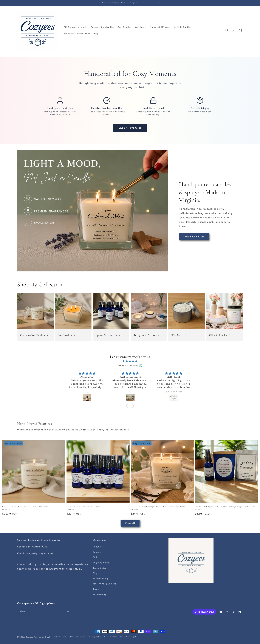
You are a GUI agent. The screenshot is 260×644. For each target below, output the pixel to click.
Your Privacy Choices (104, 583)
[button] (227, 30)
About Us (98, 546)
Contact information (113, 637)
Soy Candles (65, 335)
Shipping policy (94, 637)
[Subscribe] (68, 611)
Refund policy (132, 637)
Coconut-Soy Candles (32, 335)
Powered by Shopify (42, 637)
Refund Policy (100, 578)
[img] (130, 361)
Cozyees (29, 637)
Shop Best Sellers (193, 236)
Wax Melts (177, 335)
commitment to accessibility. (64, 568)
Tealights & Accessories (147, 335)
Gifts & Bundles (218, 335)
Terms (96, 589)
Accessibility (100, 594)
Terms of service (77, 637)
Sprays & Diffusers (106, 335)
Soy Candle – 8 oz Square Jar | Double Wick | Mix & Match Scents (158, 506)
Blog (95, 573)
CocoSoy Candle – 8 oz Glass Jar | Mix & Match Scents (25, 506)
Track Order (99, 568)
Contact (97, 552)
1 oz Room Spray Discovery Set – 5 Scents (84, 506)
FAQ (95, 557)
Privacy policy (60, 637)
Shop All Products (130, 127)
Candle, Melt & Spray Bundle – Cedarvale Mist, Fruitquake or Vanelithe (225, 506)
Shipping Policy (101, 562)
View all (130, 523)
